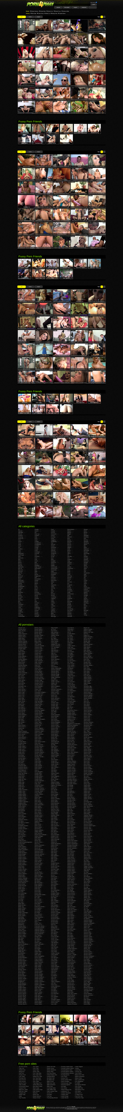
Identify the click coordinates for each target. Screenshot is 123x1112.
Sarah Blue (87, 705)
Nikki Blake (70, 914)
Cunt (36, 558)
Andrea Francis (22, 771)
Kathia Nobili (54, 813)
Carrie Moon (38, 687)
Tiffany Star (87, 896)
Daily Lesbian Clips (52, 1091)
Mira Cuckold (70, 819)
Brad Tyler (21, 954)
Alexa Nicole (21, 683)
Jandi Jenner (54, 662)
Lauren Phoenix (55, 966)
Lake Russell (54, 947)
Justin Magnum (55, 776)
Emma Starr (38, 893)
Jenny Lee (53, 710)
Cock (36, 538)
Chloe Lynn (38, 740)
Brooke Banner (38, 630)
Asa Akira (20, 845)
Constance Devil (39, 785)
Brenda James (22, 969)
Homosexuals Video (66, 1083)
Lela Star (53, 983)
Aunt (19, 550)
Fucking (53, 537)
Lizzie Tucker (70, 663)
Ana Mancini (21, 764)
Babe (19, 552)
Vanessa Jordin (88, 936)
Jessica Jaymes (55, 726)
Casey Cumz (38, 689)
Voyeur (85, 598)
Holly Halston (38, 993)
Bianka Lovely (22, 936)
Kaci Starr (53, 780)
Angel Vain (21, 788)
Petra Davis (70, 969)
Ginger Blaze (38, 951)
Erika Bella (37, 903)
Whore (85, 606)
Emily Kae (37, 888)
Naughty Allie (70, 876)
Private (69, 588)
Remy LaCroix (87, 638)
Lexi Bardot (54, 987)
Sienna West (87, 759)
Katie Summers (55, 825)
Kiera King (53, 882)
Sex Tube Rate (37, 1078)
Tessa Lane (87, 882)
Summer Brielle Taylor (89, 825)
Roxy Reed (87, 672)
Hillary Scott (38, 990)
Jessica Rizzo (55, 732)
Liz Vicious (70, 659)
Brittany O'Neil (22, 1001)
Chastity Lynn (38, 723)
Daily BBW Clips (51, 1089)
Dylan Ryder (38, 875)
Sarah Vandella (88, 714)
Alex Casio (21, 675)
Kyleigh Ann (54, 927)
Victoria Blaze (87, 963)
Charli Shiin (38, 717)
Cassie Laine (38, 698)
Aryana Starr (21, 843)
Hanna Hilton (38, 969)
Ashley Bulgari (22, 854)
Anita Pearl (21, 818)
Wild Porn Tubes (23, 1089)
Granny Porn (64, 1078)
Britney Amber (22, 990)
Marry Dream (70, 749)
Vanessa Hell (87, 935)
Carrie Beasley (38, 686)
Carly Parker (38, 669)
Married (53, 615)
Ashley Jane (21, 860)
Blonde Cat (21, 947)
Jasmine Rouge (55, 674)
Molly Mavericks (71, 836)
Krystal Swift (54, 923)
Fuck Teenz (64, 1076)
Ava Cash (20, 891)
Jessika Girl (54, 738)
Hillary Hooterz (39, 989)
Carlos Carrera (38, 668)
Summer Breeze (88, 824)
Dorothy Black (38, 872)
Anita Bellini (21, 809)
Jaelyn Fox (54, 654)
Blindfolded (21, 582)
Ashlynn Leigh (22, 870)
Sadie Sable (87, 681)
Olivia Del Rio (71, 941)
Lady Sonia (54, 944)
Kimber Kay (54, 891)
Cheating (20, 615)
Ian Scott (53, 629)
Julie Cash (54, 774)
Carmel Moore (38, 671)
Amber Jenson (22, 747)
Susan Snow (87, 834)
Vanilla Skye (87, 947)
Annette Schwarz (22, 828)
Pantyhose (70, 568)
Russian (69, 606)
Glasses (53, 550)
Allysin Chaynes (22, 731)
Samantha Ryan (88, 689)
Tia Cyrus (86, 884)
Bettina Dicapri (22, 927)
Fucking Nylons (65, 1075)
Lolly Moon (70, 674)
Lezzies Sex (78, 1071)
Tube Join (21, 1068)
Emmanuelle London (40, 894)
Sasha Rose (87, 719)
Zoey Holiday (87, 999)
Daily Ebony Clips (37, 1089)
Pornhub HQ (22, 1078)
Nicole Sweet (70, 902)
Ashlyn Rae (21, 867)
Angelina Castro (22, 798)
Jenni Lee (53, 701)
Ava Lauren (21, 897)
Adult (20, 1096)
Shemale (69, 616)
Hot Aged (63, 1086)
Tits (85, 577)
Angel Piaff (21, 783)
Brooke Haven (38, 632)
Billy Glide (21, 941)
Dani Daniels (38, 810)
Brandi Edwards (22, 957)
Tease (85, 568)
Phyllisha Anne (71, 972)
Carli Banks (38, 666)
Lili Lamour (70, 636)
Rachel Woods (71, 989)
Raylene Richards (72, 1004)
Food (52, 529)
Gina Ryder (38, 948)
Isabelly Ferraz (55, 635)
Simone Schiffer (88, 768)
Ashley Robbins (22, 861)
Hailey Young (38, 963)
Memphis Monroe (72, 779)
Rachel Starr (70, 986)
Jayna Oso (54, 687)
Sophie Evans (87, 794)
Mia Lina (69, 789)
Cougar (36, 547)
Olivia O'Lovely (71, 942)
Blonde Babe (43, 11)
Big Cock (20, 570)
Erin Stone (37, 905)
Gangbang (53, 541)
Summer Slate (87, 828)
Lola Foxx (70, 669)
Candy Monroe (38, 657)
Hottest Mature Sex (66, 1089)
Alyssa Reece (22, 738)
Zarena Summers (88, 995)
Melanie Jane (70, 767)
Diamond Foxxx (39, 852)
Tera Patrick (87, 876)
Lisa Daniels (70, 651)
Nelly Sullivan (71, 879)
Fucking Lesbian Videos (67, 1068)
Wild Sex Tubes (23, 1091)
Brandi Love (21, 959)
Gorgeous (53, 553)
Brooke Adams (38, 629)
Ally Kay (20, 729)
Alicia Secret (21, 711)
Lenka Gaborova (55, 986)
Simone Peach (87, 765)
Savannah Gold (88, 723)
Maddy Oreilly (71, 711)
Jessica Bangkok (55, 722)
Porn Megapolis (79, 1081)
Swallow (86, 559)
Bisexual (20, 576)
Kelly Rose (54, 857)
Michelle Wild (70, 807)
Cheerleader (21, 616)
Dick (36, 570)
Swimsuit (86, 561)
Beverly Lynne (22, 930)
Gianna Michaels (39, 944)
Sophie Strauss (88, 798)
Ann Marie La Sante (23, 822)
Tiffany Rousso (88, 894)
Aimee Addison (22, 656)
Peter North (70, 966)
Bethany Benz (22, 926)
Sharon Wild (87, 744)
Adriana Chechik (22, 641)
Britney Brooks (22, 992)
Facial (36, 595)
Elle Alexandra (38, 882)
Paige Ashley (70, 945)
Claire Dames (38, 767)
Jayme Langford (55, 686)
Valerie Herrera (88, 924)
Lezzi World (78, 1073)
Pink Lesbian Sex (79, 1079)
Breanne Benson (22, 965)
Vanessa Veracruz (88, 941)
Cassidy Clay (38, 696)
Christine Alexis (39, 750)
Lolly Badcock (71, 672)
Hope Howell (54, 627)
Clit (35, 532)
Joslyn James (54, 764)
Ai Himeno (21, 650)
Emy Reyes (38, 896)
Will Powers (87, 986)
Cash (19, 607)
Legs (52, 604)
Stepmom (86, 549)
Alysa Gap (21, 735)
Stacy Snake (87, 812)
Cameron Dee (38, 647)
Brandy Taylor (22, 963)
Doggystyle (38, 576)
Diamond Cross (39, 851)
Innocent (53, 577)
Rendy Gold (87, 641)
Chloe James (38, 738)
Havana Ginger (39, 975)
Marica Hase (70, 740)
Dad (36, 562)
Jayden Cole (54, 680)
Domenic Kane (38, 863)
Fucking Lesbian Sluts (67, 1066)
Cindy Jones (38, 764)
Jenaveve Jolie (55, 693)
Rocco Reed (87, 654)
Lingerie (53, 609)
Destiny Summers (39, 845)
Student (86, 556)
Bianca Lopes (21, 935)
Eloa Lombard (38, 884)
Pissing (69, 577)
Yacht (85, 612)
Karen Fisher (54, 792)
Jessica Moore (55, 731)
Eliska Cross (38, 878)
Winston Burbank (88, 987)
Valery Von (86, 927)
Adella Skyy (21, 638)
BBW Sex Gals (51, 1083)
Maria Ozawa (70, 737)
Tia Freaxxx (87, 885)
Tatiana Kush (87, 857)
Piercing (69, 576)
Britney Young (22, 996)
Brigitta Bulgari (22, 984)
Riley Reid (86, 648)
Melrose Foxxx (71, 777)
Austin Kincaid (22, 885)
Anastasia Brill (22, 765)
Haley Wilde (38, 966)
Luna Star (69, 698)
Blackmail (20, 580)
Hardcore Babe (66, 11)
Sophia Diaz (87, 786)
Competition (38, 543)
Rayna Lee (86, 627)
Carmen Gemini (39, 674)
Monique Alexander (72, 845)
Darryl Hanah (38, 827)
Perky (68, 573)
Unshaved (86, 591)
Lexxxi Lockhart (55, 1001)
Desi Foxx (37, 843)
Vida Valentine (87, 974)
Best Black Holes (37, 1086)
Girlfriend (53, 547)
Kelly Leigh (54, 854)
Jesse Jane (54, 717)
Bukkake (20, 600)
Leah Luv (53, 978)
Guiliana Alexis (38, 960)
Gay (52, 543)
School (69, 607)
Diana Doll (37, 857)
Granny (53, 555)
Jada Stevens (54, 650)
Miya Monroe (70, 833)
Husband (53, 574)
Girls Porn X (78, 1093)
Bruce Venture (38, 638)
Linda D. (69, 644)
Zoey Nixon (87, 1001)
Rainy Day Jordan (72, 993)
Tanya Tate (86, 851)
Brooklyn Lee (38, 636)
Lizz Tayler (70, 662)
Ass (19, 547)
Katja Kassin (54, 828)
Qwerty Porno (22, 1083)
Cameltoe (20, 604)
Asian (19, 546)
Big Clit (20, 568)
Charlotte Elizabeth (40, 719)
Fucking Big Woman (52, 1098)
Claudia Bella (38, 773)
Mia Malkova (70, 791)
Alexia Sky (21, 687)
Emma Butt (38, 890)
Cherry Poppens (39, 728)
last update (66, 7)
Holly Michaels (38, 996)
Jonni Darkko (54, 759)
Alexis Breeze (22, 690)
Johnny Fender (55, 755)
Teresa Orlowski (88, 878)
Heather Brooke (39, 978)
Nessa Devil (70, 881)
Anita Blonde (21, 810)
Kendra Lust (54, 864)
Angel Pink (21, 785)
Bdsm (19, 561)
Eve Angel (37, 912)
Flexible (37, 616)
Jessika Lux (54, 740)
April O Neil (21, 833)
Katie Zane (54, 827)
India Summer (54, 632)
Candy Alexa (38, 653)
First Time (37, 609)
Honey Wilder (38, 1002)
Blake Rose (21, 942)
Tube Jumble (22, 1084)
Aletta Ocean (41, 13)
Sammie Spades (88, 695)
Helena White (38, 986)
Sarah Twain (87, 713)
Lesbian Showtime (66, 1093)
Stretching (86, 553)
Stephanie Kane (88, 816)
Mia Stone (70, 795)
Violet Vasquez (88, 978)
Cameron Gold (38, 648)
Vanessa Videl (87, 942)
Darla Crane (38, 825)
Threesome (87, 573)
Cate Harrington (39, 701)
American (20, 538)
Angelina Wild (21, 803)
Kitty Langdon (54, 900)
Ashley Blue (21, 851)
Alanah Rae (21, 663)
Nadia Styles (70, 857)
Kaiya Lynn (54, 786)
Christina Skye (38, 749)
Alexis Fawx (21, 693)
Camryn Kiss (38, 651)
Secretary (70, 610)
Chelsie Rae (38, 725)
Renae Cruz (87, 639)
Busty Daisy (38, 641)
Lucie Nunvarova (71, 687)
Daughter (37, 565)
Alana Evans (21, 662)
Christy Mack (38, 755)
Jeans (52, 586)
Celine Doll (37, 707)
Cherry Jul (37, 726)
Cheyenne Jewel (39, 731)
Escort (36, 588)
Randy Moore (70, 996)
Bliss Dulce (21, 945)
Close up (37, 534)
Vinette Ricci (87, 975)
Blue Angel (34, 13)
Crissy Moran (38, 792)
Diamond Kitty (38, 855)
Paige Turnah (70, 947)
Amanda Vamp (22, 743)
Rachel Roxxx (71, 984)
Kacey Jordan (54, 779)
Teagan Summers (88, 867)
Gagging (53, 540)
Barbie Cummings (23, 912)
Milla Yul (69, 816)
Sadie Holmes (87, 680)
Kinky (52, 591)
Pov (68, 583)
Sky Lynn (86, 776)
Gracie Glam (38, 957)
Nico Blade (70, 890)
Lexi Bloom (54, 990)
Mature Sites (78, 1078)
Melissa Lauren (71, 771)
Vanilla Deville (87, 945)
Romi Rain (86, 659)
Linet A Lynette (71, 648)
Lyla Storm (70, 707)
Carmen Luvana (39, 677)
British (20, 595)
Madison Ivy (70, 716)
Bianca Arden (21, 932)
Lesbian (53, 606)
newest (30, 16)
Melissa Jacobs (71, 770)
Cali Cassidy (38, 644)
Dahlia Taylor (38, 797)
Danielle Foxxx (38, 815)
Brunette (20, 597)
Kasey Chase (54, 807)
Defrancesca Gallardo (40, 834)
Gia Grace (37, 938)
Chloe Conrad (38, 732)
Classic (37, 531)
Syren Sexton (87, 840)
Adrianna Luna (22, 645)
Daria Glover (38, 824)
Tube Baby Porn (37, 1083)
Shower (86, 529)
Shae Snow (87, 740)
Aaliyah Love (21, 627)
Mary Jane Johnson (72, 752)
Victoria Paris (87, 966)
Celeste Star (38, 705)
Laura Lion (54, 963)
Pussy (69, 595)
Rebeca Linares (88, 629)
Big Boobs (21, 567)
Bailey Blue (21, 903)
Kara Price (54, 791)
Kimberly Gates (55, 893)
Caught (20, 610)
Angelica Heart (22, 797)
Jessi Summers (55, 720)
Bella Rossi (21, 923)
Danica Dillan (38, 813)
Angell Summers (22, 804)
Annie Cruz (21, 830)
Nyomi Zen (70, 939)
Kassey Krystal (55, 810)
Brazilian (20, 592)
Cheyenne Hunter (39, 729)
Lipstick (53, 610)
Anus (19, 543)
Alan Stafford (21, 660)
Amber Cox (21, 744)
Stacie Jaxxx (87, 809)
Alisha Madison (22, 714)
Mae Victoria (70, 722)
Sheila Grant (87, 753)
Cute (36, 559)
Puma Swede (70, 981)
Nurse (69, 550)
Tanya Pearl (87, 849)
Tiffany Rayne (87, 893)
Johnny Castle (55, 753)
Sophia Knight (87, 788)
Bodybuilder (21, 586)
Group (52, 556)
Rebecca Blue (87, 630)
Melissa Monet (71, 773)
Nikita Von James (72, 909)
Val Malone (87, 918)
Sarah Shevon (87, 711)
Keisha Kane (54, 848)
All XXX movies (23, 1066)
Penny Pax (70, 959)
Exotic (36, 591)
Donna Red (38, 869)
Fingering (37, 607)
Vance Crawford (88, 929)
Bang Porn (22, 1071)
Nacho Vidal (70, 855)
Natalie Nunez (71, 869)
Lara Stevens (54, 957)
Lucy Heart (70, 692)
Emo (36, 585)
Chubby (37, 529)
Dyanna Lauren (39, 873)
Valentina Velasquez (89, 923)
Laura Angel (54, 962)
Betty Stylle (21, 929)
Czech (36, 561)
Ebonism (35, 1093)
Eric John (37, 897)
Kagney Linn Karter (56, 785)
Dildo (36, 571)
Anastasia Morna (22, 767)
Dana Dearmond (39, 804)
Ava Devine (21, 896)
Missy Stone (70, 830)
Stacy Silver (87, 810)
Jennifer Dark (54, 704)
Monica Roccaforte (72, 840)
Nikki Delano (70, 917)
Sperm (85, 544)
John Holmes (54, 749)
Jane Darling (54, 663)
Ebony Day (36, 1094)
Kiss (52, 592)
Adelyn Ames (21, 639)
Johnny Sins (54, 756)
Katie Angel (54, 816)
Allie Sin (20, 723)
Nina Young (70, 930)
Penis (68, 571)
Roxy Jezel (87, 668)
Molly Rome (70, 837)
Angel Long (21, 782)
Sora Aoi (86, 800)
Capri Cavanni (38, 662)
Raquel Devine (71, 998)
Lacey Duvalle (55, 936)
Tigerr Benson (87, 899)
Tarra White (87, 854)
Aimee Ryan (21, 657)
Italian (52, 582)
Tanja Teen (86, 845)
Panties (69, 567)
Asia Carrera (21, 872)
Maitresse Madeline (72, 725)
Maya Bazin (70, 756)
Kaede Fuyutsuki (55, 783)
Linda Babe (70, 642)
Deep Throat (38, 567)
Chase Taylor (38, 722)
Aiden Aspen (21, 653)
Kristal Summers (55, 909)
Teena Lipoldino (88, 873)
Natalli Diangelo (71, 872)
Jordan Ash (54, 761)
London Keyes (71, 675)
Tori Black (86, 906)
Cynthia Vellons (39, 794)
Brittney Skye (38, 627)
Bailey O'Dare (22, 908)
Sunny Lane (87, 831)
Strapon (86, 552)
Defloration (37, 568)
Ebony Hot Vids (51, 1066)
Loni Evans (70, 677)
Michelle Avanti (71, 800)
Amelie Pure (21, 753)
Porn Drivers (22, 1081)
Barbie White (21, 914)
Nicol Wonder (71, 891)
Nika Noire (70, 903)
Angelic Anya (21, 791)
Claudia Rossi (38, 779)
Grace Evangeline (39, 956)
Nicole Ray (70, 899)
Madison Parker (71, 717)
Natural (69, 546)
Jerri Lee (53, 713)
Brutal (19, 598)
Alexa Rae (21, 684)
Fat (35, 600)
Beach (20, 562)
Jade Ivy (53, 653)
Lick (52, 607)
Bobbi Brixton (21, 950)
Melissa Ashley (71, 768)
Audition (20, 549)
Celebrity (20, 612)
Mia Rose (69, 794)
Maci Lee (69, 708)
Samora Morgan (88, 696)
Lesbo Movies (64, 1098)
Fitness (37, 613)
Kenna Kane (54, 867)
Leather (53, 603)
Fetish (36, 604)
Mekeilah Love (71, 765)
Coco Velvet (38, 782)
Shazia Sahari (87, 749)
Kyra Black (54, 933)
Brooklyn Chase (39, 635)
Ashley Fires (21, 855)
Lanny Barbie (54, 954)
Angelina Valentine (23, 801)
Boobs (20, 589)
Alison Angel (21, 716)
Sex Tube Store (37, 1079)
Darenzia (37, 822)
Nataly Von (70, 875)
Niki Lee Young (71, 906)
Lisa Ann (69, 650)
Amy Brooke (21, 759)
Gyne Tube (36, 1070)
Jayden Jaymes (55, 681)
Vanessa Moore (88, 938)
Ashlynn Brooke (22, 869)
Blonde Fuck (50, 11)
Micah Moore (70, 797)
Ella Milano (37, 881)
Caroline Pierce (39, 683)
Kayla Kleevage (55, 839)
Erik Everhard (38, 902)
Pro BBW (77, 1083)
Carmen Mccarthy (39, 678)
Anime (20, 541)
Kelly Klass (54, 852)
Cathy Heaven (38, 702)
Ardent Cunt (22, 1070)
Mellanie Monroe (71, 776)
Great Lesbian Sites (66, 1079)
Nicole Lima (70, 896)
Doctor (36, 574)
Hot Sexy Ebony (51, 1073)
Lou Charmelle (71, 686)
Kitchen (53, 594)
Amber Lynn (21, 749)
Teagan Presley (88, 866)
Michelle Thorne (71, 806)
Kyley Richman (55, 929)
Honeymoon (54, 568)
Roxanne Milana (88, 665)
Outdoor (69, 564)
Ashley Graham (22, 858)
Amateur (20, 535)
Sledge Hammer (88, 779)
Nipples (69, 547)
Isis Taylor (53, 638)
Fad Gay (49, 1096)
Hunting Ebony (51, 1076)
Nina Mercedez (71, 929)
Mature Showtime (79, 1076)
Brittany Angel (22, 998)
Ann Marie (21, 821)
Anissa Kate (21, 807)
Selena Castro (87, 732)
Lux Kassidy (70, 702)
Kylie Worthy (54, 932)
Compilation (38, 544)
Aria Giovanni (21, 834)
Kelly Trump (54, 858)
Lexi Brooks (54, 992)
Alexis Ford (21, 695)
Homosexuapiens (65, 1084)
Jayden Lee (54, 683)
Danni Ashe (38, 818)
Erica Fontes (38, 899)
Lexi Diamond (54, 993)
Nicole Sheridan (71, 900)
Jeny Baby (54, 711)
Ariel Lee (20, 837)
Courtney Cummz (39, 788)
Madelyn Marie (71, 713)
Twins (85, 583)
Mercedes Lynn (71, 782)
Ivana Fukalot (54, 641)
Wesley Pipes (87, 983)
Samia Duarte (87, 692)
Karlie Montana (55, 803)
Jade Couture (54, 651)
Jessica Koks (54, 728)
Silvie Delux (87, 764)
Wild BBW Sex (79, 1088)
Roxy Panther (87, 669)
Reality (69, 597)
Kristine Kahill (54, 914)
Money (69, 540)
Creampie (37, 552)
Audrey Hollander (22, 878)
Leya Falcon (70, 627)
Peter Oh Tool (71, 968)
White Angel (87, 984)
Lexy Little (53, 1004)
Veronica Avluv (88, 951)
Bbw (19, 559)
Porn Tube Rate (37, 1073)
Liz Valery (70, 657)
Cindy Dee (37, 759)
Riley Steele (87, 650)
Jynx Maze (54, 777)
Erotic (36, 586)
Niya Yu (69, 932)
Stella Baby (87, 813)
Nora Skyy (70, 935)
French (53, 535)
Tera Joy (86, 875)
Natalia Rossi (70, 863)
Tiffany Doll (87, 888)
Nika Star (69, 905)
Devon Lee (37, 848)
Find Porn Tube (80, 1098)
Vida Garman (87, 972)
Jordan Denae (54, 762)
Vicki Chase (87, 960)
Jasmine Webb (55, 675)
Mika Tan (69, 809)
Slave (85, 534)
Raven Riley (70, 1001)
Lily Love (69, 641)
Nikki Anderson (71, 911)
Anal (19, 540)
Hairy (52, 559)
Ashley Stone (21, 863)
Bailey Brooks (22, 905)
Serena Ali (86, 735)
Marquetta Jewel (71, 747)
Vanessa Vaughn (88, 939)
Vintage (86, 595)
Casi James (38, 690)
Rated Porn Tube (37, 1076)
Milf (68, 535)
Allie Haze (21, 719)
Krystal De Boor (55, 918)
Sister (85, 531)
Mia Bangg (70, 785)
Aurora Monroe (22, 882)
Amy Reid (20, 762)
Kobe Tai (53, 903)
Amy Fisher (21, 761)
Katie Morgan (54, 822)
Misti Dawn (70, 831)
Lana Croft (54, 948)
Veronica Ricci (87, 954)
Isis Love (53, 636)
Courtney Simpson (39, 789)
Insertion (53, 579)
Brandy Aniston (22, 960)
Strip (85, 555)
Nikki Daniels (70, 915)
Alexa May (21, 681)
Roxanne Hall (87, 663)
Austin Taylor (21, 888)
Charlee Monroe (39, 713)
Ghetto (53, 546)
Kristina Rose (54, 911)
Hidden (53, 565)
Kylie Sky (53, 930)
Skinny (85, 532)
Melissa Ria (70, 774)
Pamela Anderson (72, 948)
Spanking (86, 543)
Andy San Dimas (22, 773)
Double (36, 580)
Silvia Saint (87, 762)
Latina (52, 601)
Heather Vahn (38, 983)
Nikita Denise (70, 908)
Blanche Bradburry (23, 944)
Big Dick (20, 571)
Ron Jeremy (87, 660)
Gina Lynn (37, 947)
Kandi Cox (53, 788)
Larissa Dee (54, 960)
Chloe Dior (37, 735)
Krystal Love (54, 920)
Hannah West (38, 972)
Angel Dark (21, 777)
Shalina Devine (88, 741)
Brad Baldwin (21, 953)
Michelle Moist (71, 803)
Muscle (69, 544)
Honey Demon (38, 1001)
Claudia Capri (38, 774)
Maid (52, 613)
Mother (69, 543)
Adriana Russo (22, 644)
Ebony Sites (50, 1071)
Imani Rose (54, 630)
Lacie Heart (54, 941)
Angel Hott (21, 780)
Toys (85, 579)
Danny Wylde (38, 819)
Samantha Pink (88, 687)
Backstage (21, 555)
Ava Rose (20, 899)
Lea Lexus (53, 974)
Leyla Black (70, 629)
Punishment (70, 594)
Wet (85, 604)
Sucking (86, 558)
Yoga (85, 613)
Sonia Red (86, 782)
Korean (53, 595)
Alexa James (21, 680)
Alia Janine (21, 702)
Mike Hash (70, 810)
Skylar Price (87, 777)
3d (19, 529)
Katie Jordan (54, 819)
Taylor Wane (87, 864)
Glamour (53, 549)
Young (85, 615)
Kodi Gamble (54, 905)
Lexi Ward (53, 998)
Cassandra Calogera (40, 692)
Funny (52, 538)
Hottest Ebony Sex (52, 1075)
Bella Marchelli (22, 920)
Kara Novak (54, 789)
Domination (38, 579)
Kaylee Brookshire (56, 843)
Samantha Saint (88, 690)
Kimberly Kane (55, 894)
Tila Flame (86, 900)
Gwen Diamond (39, 962)
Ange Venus (21, 776)
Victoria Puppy (87, 968)
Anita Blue (21, 812)
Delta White (38, 837)
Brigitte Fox (21, 986)
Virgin (85, 597)
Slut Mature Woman (80, 1084)
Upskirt (86, 592)
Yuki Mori (86, 992)
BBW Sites (50, 1086)
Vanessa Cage (87, 933)
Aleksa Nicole (22, 666)
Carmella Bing (38, 672)
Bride (19, 594)
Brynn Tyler (38, 639)
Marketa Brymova (72, 744)
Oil (68, 555)
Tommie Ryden (88, 903)
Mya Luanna (70, 852)
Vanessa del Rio (88, 944)
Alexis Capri (21, 692)
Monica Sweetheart (72, 843)
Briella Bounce (22, 983)
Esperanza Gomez (39, 906)
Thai (85, 571)
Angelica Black (22, 795)
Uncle (85, 586)
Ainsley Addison (22, 659)
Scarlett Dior (87, 726)
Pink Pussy (70, 974)
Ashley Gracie (22, 857)
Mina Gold (70, 818)
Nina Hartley (70, 924)
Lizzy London (70, 665)
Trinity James (87, 912)
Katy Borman (54, 831)
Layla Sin (53, 972)
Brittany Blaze (22, 999)
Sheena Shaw (87, 752)
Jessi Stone (54, 719)
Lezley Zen (70, 630)
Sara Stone (87, 704)
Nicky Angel (70, 888)
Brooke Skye (38, 633)
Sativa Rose (87, 720)
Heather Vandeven (39, 984)
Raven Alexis (70, 999)
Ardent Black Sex (37, 1084)
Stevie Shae (87, 819)
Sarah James (87, 707)
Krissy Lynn (54, 908)
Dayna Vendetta (39, 830)
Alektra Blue (21, 668)
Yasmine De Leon (88, 989)
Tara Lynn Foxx (88, 852)
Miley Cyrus (70, 815)
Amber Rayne (21, 750)
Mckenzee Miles (71, 762)
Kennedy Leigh (55, 869)
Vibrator (86, 594)
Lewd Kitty (78, 1070)
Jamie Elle (54, 657)
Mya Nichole (70, 854)
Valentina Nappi (88, 921)
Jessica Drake (55, 725)
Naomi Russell (71, 860)
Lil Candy (69, 635)
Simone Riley (87, 767)
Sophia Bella (87, 785)
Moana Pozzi (70, 834)
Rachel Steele (71, 987)
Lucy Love (70, 695)
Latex (52, 600)
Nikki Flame (70, 918)
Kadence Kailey (55, 782)
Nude (68, 549)
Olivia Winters (71, 944)
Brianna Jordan (22, 978)
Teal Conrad (87, 869)
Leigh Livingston (55, 981)
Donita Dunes (38, 864)
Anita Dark (21, 815)
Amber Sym (21, 752)
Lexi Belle (53, 989)
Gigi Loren (37, 945)
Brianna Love (21, 980)
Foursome (53, 534)
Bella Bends (21, 918)
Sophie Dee (87, 792)
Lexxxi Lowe (54, 1002)
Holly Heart (38, 995)
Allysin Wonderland (23, 732)
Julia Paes (54, 771)
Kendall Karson (55, 863)
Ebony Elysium (37, 1096)
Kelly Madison (54, 855)
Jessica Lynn (54, 729)
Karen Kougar (54, 794)
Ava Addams (21, 890)
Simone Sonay (87, 770)
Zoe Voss (86, 998)
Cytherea (37, 795)
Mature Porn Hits (79, 1075)
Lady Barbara (54, 942)
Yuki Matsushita (88, 990)
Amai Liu (20, 740)
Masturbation (70, 529)
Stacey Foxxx (87, 803)
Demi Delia (37, 839)
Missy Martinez (71, 827)
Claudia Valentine (39, 780)
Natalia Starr (70, 864)
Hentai (52, 564)
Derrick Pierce (38, 842)
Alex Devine (21, 677)
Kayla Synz (54, 840)
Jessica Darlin (55, 723)
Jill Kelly (53, 744)
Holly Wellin (38, 998)
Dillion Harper (38, 860)
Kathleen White (55, 815)
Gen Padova (38, 935)
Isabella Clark (54, 633)
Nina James (70, 926)
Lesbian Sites (64, 1094)
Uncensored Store (24, 1086)
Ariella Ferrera (22, 840)
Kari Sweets (54, 795)
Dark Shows (36, 1091)
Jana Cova (54, 660)
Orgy (68, 561)
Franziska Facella (39, 927)
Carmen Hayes (39, 675)
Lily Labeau (70, 639)
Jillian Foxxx (54, 746)
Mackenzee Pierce (72, 710)
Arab (19, 544)
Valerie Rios (87, 926)
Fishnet (37, 610)
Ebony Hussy (50, 1068)
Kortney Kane (54, 906)
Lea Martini (54, 975)
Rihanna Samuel (88, 644)
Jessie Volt (54, 737)
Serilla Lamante (88, 737)
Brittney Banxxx (22, 1004)
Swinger (86, 562)
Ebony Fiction (36, 1098)
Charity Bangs (38, 711)
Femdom (37, 603)
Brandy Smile (54, 13)
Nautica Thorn (71, 878)
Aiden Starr (21, 654)
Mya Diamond (71, 851)
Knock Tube (36, 1071)
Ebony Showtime (51, 1070)
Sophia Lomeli (87, 789)
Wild (85, 609)
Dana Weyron (38, 807)
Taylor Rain (87, 861)
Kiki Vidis (53, 887)
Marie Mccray (71, 741)
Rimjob (69, 604)
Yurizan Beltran (88, 993)
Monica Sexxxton (72, 842)
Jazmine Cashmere (56, 689)
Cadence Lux (38, 642)
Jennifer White (55, 707)
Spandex (86, 541)
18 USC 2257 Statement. (71, 1108)
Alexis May (21, 698)
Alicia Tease (21, 713)
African (20, 534)
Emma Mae (38, 891)
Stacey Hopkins (88, 804)
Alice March (21, 707)
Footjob (53, 531)
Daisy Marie (38, 801)
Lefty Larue (54, 980)
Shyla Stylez (87, 758)
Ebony (36, 583)
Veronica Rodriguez (89, 956)
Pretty (69, 586)
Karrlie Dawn (54, 806)
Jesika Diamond (55, 714)
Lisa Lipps (70, 653)
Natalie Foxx (70, 866)
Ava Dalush (21, 894)
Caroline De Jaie (39, 681)
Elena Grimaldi (38, 876)
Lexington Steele (55, 999)
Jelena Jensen (55, 692)
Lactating (53, 597)
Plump (69, 579)
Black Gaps (36, 1088)
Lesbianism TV (65, 1091)
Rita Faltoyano (87, 651)
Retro (68, 600)
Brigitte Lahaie (22, 989)
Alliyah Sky (21, 728)
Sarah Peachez (88, 710)
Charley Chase (38, 716)
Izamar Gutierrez (55, 645)
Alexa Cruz (21, 678)
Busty (19, 603)
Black (19, 579)
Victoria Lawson (88, 965)
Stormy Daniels (88, 821)
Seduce (69, 612)
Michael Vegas (71, 798)
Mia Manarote (71, 792)
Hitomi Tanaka (38, 992)
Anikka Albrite (22, 806)
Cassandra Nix (38, 695)
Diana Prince (38, 858)
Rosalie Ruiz (87, 662)
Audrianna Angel (22, 879)
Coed (36, 540)
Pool (68, 580)
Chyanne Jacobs (39, 756)
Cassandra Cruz (39, 693)
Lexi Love (53, 995)
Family (36, 597)
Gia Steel (37, 941)
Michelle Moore (71, 804)
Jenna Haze (54, 696)
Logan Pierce (70, 666)
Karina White (54, 801)
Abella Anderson (22, 633)
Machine (53, 612)
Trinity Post (87, 914)
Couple (36, 549)
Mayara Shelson (71, 761)
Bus (19, 601)
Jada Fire (53, 648)
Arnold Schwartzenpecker (25, 842)
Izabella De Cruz (55, 644)
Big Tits (20, 573)
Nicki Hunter (70, 885)
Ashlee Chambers (23, 849)
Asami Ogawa (22, 846)
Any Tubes (36, 1066)
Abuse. (76, 1108)
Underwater (87, 588)
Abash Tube (22, 1094)
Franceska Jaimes (39, 926)
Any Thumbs (22, 1098)
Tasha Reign (87, 855)
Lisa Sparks (70, 654)
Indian (52, 576)
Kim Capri (53, 888)
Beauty (20, 564)
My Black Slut (50, 1078)
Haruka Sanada (39, 974)
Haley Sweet (38, 965)
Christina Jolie (38, 747)
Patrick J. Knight (71, 954)
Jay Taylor (53, 678)
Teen (85, 570)
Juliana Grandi (55, 773)
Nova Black (70, 936)
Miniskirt (69, 537)
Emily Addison (38, 885)
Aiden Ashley (21, 651)
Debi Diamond (38, 833)
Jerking (53, 588)
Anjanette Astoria (22, 819)
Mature (69, 531)
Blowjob (20, 585)
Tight (85, 574)
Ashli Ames (21, 866)
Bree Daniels (21, 966)
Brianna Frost (21, 977)
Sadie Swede (87, 683)
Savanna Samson (88, 722)
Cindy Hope (38, 762)
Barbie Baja (21, 911)
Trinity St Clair (87, 915)
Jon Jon (53, 758)
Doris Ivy (37, 870)
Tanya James (87, 848)
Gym (52, 558)
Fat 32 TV (49, 1093)
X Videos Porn (79, 1094)
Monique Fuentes (71, 846)
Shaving (69, 615)
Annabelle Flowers (23, 825)
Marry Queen (70, 750)
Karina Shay (54, 800)
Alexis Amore (21, 689)
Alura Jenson (21, 734)
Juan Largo (54, 765)
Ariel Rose (21, 839)
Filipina (36, 606)
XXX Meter (78, 1091)
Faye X (36, 921)
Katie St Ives (54, 824)
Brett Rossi (21, 971)
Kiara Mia (53, 879)
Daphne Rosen (38, 821)
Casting (20, 609)
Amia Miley (21, 755)
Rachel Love (70, 983)
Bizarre (20, 577)
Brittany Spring (22, 1002)
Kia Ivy (53, 875)
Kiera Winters (54, 884)
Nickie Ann (70, 887)
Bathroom (20, 558)
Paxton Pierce (71, 956)
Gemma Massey (39, 933)
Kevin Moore (54, 873)
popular (58, 7)
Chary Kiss (38, 720)
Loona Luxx (70, 678)
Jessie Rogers (55, 735)
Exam (36, 589)
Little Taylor (70, 656)
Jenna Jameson (55, 698)
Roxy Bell (86, 666)
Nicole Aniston (71, 893)
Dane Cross (38, 809)
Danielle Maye (38, 816)
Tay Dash (86, 860)
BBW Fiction (50, 1081)
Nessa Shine (70, 882)
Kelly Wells (54, 860)
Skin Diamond (87, 774)
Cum (36, 555)
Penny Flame (70, 957)
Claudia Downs (39, 776)
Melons (69, 532)
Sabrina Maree (87, 678)
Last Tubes (22, 1076)
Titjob (85, 576)
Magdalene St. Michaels (73, 723)
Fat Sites (49, 1094)
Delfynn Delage (39, 836)
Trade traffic (73, 1106)
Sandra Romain (88, 698)
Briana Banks (21, 972)
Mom (68, 538)
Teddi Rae (86, 870)
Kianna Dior (54, 876)
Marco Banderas (71, 732)
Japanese (53, 585)
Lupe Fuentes (71, 699)
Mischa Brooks (71, 822)
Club (36, 537)
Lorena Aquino (71, 684)
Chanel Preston (39, 708)
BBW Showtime (51, 1084)
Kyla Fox (53, 924)
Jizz (52, 589)
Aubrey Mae (21, 875)
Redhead (69, 598)
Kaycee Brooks (55, 834)
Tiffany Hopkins (88, 890)
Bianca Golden (22, 933)
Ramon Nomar (71, 995)
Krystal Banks (54, 917)
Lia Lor (69, 632)
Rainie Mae (70, 992)
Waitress (86, 600)
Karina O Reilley (55, 798)
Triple (85, 582)
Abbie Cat (48, 13)
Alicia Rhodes (22, 710)
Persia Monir (70, 963)
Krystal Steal (54, 921)
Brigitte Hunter (22, 987)
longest (75, 7)
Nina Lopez (70, 927)
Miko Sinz (70, 812)
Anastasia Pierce (22, 768)
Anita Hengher (22, 816)
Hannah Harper (39, 971)
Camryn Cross (38, 650)
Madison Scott (71, 719)
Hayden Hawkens (39, 977)
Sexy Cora (86, 738)
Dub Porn (21, 1073)
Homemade (54, 567)
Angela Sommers (22, 789)
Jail (52, 583)
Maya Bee (70, 758)
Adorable (20, 532)
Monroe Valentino (72, 848)
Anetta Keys (21, 774)
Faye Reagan (38, 920)
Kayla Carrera (54, 837)
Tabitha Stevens (88, 842)
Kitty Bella (53, 897)
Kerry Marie (54, 872)
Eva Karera (38, 911)
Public (69, 592)
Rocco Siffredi (87, 656)
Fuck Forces (22, 1079)
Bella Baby (21, 917)
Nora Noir (69, 933)
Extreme (37, 592)
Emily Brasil (38, 887)
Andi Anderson (22, 770)
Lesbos (77, 1068)
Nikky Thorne (70, 923)
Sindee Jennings (88, 773)
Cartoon (20, 606)
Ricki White (87, 642)
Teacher (86, 567)
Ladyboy (53, 598)
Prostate (69, 589)
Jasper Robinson (55, 677)
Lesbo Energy (64, 1096)
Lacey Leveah (54, 939)
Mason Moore (71, 753)
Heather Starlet (39, 980)
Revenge (69, 601)
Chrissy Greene (39, 744)
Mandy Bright (70, 728)
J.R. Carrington (55, 647)
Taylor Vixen (87, 863)
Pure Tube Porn (37, 1075)
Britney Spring (22, 995)
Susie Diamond (88, 836)
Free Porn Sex (79, 1096)
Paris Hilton (70, 951)
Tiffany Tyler (87, 897)
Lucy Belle (70, 689)
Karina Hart (54, 797)
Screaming (70, 609)
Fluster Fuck (22, 1075)
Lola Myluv (70, 671)
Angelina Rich (22, 800)
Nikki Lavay (70, 920)
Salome (86, 684)
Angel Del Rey (22, 779)
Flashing (37, 615)
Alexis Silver (21, 699)
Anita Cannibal (22, 813)
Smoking (86, 537)
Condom (37, 546)
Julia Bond (54, 770)
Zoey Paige (87, 1002)
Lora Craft (70, 680)
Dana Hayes (38, 806)
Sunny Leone (87, 833)
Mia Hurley (70, 786)
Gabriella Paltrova (39, 930)
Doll (36, 577)
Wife (85, 607)
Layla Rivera (54, 969)
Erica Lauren (38, 900)
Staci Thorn (87, 807)
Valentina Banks (88, 920)
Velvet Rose (87, 950)
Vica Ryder (87, 959)
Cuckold (37, 553)
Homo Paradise (65, 1081)
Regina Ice (86, 635)
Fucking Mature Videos (67, 1071)
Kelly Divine (54, 851)
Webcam (86, 601)
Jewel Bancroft (55, 741)
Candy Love (38, 654)
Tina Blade (86, 902)
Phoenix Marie (71, 971)
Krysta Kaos (54, 915)
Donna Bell (37, 866)
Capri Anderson (39, 660)
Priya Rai (69, 978)
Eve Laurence (38, 914)
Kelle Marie (54, 849)
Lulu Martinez (71, 696)
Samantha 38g (87, 686)
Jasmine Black (55, 671)
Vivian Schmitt (87, 980)
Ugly (85, 585)
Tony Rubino (87, 905)
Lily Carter (70, 638)
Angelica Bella (22, 794)
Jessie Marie (54, 734)
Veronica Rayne (88, 953)
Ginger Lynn (38, 953)
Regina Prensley (88, 636)
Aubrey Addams (22, 873)
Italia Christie (54, 639)
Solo (85, 538)
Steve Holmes (87, 818)
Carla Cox (37, 665)
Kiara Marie (54, 878)
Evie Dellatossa (39, 917)
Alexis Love (21, 696)
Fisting (36, 612)
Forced (53, 532)
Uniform (86, 589)
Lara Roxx (53, 956)
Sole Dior (86, 780)
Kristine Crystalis (55, 912)
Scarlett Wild (87, 728)
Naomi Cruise (71, 858)
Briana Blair (21, 974)
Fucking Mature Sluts (66, 1070)
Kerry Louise (54, 870)
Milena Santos (71, 813)
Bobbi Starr (21, 951)
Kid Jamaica (54, 881)
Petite (68, 574)
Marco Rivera (71, 734)
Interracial (53, 580)
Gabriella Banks (39, 929)
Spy (85, 546)
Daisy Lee (37, 798)
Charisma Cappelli (39, 710)
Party (68, 570)
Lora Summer (71, 681)
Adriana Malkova (22, 642)
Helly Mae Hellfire (39, 987)
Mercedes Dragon (72, 780)
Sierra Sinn (87, 761)
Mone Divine (70, 839)
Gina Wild (37, 950)
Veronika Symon (88, 957)
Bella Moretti (21, 921)
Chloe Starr (38, 743)
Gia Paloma (38, 939)
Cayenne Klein (38, 704)
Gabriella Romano (39, 932)
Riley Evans (87, 645)
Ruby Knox (87, 674)
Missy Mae (70, 825)
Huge (52, 571)
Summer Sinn (87, 827)
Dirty (36, 573)
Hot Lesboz (64, 1088)
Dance (36, 564)
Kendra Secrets (55, 866)
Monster (69, 541)
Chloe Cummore (39, 734)
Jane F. (53, 665)
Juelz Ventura (54, 767)
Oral (68, 558)
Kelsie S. (53, 861)
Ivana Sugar (54, 642)
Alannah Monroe (22, 665)
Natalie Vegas (71, 870)
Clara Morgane (38, 771)
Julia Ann (53, 768)
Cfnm (19, 613)
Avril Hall (20, 900)
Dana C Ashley (38, 803)
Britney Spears (22, 993)
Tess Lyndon (87, 881)
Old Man (69, 556)
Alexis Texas (21, 701)
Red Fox (86, 633)
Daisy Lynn (38, 800)
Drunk (36, 582)
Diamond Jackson (39, 854)
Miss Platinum (71, 824)
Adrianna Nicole (22, 647)
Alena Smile (21, 671)
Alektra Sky (21, 669)
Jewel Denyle (54, 743)
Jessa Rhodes (55, 716)
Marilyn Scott (70, 743)
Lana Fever (54, 950)
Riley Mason (87, 647)
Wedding (86, 603)
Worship (86, 610)
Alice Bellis (21, 705)
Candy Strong (38, 659)
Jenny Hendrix (55, 708)
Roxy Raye (87, 671)
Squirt (85, 547)
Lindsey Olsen (71, 645)
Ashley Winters (22, 864)
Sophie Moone (62, 13)
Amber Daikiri (21, 746)
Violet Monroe (87, 977)
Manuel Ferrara (71, 731)
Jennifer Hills (54, 705)
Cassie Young (38, 699)
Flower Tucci (38, 923)
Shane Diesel (87, 743)
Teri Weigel (87, 879)
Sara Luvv (86, 701)
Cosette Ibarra (38, 786)
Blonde (20, 583)
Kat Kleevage (54, 812)
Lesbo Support (79, 1066)
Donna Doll (37, 867)
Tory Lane (86, 909)
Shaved (69, 613)
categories (84, 7)
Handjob (53, 561)
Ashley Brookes (22, 852)
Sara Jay (86, 699)
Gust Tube (36, 1068)
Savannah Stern (88, 725)
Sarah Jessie (87, 708)
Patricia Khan (70, 953)
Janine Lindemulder (56, 668)
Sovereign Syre (88, 801)
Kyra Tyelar (54, 935)
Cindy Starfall (38, 765)
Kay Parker (54, 833)
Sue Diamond (87, 822)
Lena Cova (54, 984)
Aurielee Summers (23, 881)
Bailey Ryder (21, 909)
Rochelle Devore (88, 657)
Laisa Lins (53, 945)
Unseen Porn (22, 1088)
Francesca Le (38, 924)
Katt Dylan (54, 830)
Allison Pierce (22, 726)
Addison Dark (21, 635)
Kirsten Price (54, 896)
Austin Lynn (21, 887)
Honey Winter (38, 1004)
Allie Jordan (21, 722)
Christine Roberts (39, 752)
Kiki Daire (53, 885)
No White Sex (50, 1079)
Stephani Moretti (88, 815)
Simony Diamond (88, 771)
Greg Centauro (38, 959)
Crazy (36, 550)
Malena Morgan (71, 726)
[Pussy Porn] (40, 8)
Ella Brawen (38, 879)
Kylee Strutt (54, 926)
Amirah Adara (21, 758)
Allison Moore (21, 725)
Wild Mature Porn (79, 1089)
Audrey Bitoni (21, 876)
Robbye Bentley (88, 653)
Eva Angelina (38, 908)
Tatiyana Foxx (87, 858)
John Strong (54, 752)
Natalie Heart (70, 867)
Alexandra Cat (22, 686)
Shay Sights (87, 747)
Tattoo (85, 565)
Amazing (20, 537)
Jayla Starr (54, 684)
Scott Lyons (87, 729)
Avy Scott (20, 902)
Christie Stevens (39, 746)
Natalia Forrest (71, 861)
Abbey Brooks (22, 630)
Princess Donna (71, 977)
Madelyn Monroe (71, 714)
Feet (36, 601)
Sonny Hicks (87, 783)
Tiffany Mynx (87, 891)
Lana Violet (54, 951)
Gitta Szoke (38, 954)
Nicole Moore (70, 897)
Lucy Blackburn (71, 690)
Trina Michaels (87, 911)
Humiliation (54, 573)
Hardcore (53, 562)
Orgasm (69, 559)
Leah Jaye (53, 977)
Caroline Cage (38, 680)
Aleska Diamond (22, 672)
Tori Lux (86, 908)
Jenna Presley (55, 699)
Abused (20, 531)
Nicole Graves (71, 894)
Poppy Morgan (71, 975)
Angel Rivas (21, 786)
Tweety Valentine (88, 917)
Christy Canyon (39, 753)
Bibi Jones (21, 938)
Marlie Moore (70, 746)
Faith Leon (37, 918)
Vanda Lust (87, 930)
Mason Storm (70, 755)
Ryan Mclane (87, 675)
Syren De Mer (87, 839)
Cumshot (37, 556)
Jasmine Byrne (55, 672)
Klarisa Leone (54, 902)
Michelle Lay (70, 801)
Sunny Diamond (88, 830)
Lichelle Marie (71, 633)
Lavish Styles (54, 968)
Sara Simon (87, 702)
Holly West (37, 999)
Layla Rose (54, 971)
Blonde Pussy (58, 11)
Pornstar (69, 582)
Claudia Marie (38, 777)
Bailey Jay (21, 906)
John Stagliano (55, 750)
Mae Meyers (70, 720)
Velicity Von (87, 948)
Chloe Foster (38, 737)
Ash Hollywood (22, 848)
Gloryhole (53, 552)
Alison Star (21, 717)
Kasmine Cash (55, 809)
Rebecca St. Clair (88, 632)
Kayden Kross (54, 836)
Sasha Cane (87, 716)
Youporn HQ (22, 1093)
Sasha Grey (87, 717)
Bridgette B (21, 981)
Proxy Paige (70, 980)
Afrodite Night (21, 648)
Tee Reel (86, 872)
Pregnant (69, 585)
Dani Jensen (38, 812)
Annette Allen (21, 827)
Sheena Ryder (87, 750)
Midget (69, 534)
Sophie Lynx (87, 795)
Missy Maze (70, 828)
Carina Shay (38, 663)
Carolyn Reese (38, 684)
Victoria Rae (87, 969)
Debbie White (38, 831)
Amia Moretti (21, 756)
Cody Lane (37, 783)
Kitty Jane (53, 899)
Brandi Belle (21, 956)
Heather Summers (39, 981)
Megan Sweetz (71, 764)
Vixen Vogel (87, 981)
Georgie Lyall (38, 936)
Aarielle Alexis (22, 629)
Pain (68, 565)
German (53, 544)
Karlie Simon (54, 804)
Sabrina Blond (87, 677)
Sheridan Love (87, 755)
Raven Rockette (71, 1002)
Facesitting (37, 594)
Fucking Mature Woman (67, 1073)
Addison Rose (22, 636)
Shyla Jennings (88, 756)
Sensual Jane (87, 734)
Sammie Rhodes (88, 693)
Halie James (38, 968)
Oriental (69, 562)
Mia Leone (70, 788)
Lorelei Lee (70, 683)
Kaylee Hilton (54, 845)
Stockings (86, 550)
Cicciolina (37, 758)
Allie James (21, 720)
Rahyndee (70, 990)
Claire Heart (38, 768)
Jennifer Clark (54, 702)
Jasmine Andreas (55, 669)
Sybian (85, 564)
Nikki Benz (70, 912)
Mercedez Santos (72, 783)
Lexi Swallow (54, 996)
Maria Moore (70, 735)
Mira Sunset (70, 821)
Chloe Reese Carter (40, 741)
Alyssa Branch (22, 737)
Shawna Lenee (87, 746)
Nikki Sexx (70, 921)
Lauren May (54, 965)
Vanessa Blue (87, 932)
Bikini (19, 574)
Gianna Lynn (38, 942)
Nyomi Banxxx (71, 938)
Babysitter (21, 553)
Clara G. (37, 770)
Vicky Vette (87, 962)
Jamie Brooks (54, 656)
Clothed (37, 535)
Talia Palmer (87, 843)
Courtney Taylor (39, 791)
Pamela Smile (71, 950)
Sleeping (86, 535)
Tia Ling (86, 887)
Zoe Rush (86, 996)
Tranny (85, 580)
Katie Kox (53, 821)
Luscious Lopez (71, 701)
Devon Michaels (39, 849)
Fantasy (37, 598)
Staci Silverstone (88, 806)
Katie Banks (54, 818)
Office (69, 553)
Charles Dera (38, 714)
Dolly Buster (38, 861)
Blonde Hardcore (35, 11)
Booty (19, 591)
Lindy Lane (70, 647)
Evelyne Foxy (38, 915)
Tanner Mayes (87, 846)
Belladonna (21, 924)
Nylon (68, 552)
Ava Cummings (22, 893)
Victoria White (87, 971)
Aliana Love (21, 704)
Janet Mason (54, 666)
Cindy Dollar (38, 761)
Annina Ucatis (22, 831)
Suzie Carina (87, 837)
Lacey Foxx (54, 938)
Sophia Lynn (87, 791)
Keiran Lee (54, 846)
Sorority (86, 540)
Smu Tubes (36, 1081)
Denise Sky (38, 840)
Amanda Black (22, 741)
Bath (19, 556)
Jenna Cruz (54, 695)
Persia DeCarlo (71, 962)
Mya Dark (70, 849)
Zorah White (87, 1004)
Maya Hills (70, 759)
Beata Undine (21, 915)
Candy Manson (39, 656)
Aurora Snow (21, 884)
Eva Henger (38, 909)
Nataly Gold (70, 873)
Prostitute (69, 591)
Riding (69, 603)
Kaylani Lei (54, 842)
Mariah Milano (71, 738)
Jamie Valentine (55, 659)
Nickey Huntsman (72, 884)
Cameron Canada (39, 645)
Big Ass (20, 565)
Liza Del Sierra (71, 660)
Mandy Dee (70, 729)
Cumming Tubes (51, 1088)
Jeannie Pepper (55, 690)
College (37, 541)
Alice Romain (21, 708)
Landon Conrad (55, 953)
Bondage (20, 588)
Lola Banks (70, 668)
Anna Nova (21, 824)
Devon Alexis (38, 846)
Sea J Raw (86, 731)
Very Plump (78, 1086)
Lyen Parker (70, 704)
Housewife (54, 570)
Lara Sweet (54, 959)
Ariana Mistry (21, 836)
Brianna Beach (22, 975)
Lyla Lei (69, 705)
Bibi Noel (20, 939)
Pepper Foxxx (71, 960)
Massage (53, 616)
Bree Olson (21, 968)
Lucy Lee (69, 693)
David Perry (38, 828)
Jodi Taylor (54, 747)
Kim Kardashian (55, 890)
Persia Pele (70, 965)
